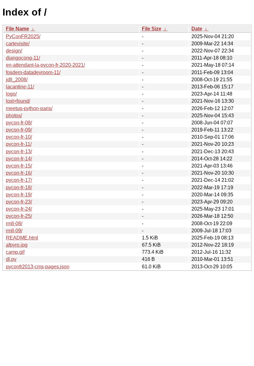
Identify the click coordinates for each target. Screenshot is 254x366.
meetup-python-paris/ (29, 108)
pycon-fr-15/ (19, 165)
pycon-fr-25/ (19, 216)
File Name (17, 28)
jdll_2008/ (17, 79)
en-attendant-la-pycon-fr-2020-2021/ (45, 65)
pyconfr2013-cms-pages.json (37, 266)
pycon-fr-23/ (19, 201)
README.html (22, 237)
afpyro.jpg (17, 245)
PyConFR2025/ (23, 36)
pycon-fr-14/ (19, 158)
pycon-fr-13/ (19, 151)
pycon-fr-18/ (19, 187)
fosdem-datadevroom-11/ (33, 72)
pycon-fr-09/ (19, 129)
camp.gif (15, 252)
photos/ (14, 115)
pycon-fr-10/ (19, 137)
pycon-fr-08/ (19, 122)
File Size (151, 28)
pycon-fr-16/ (19, 173)
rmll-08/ (14, 223)
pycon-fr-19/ (19, 194)
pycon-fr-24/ (19, 209)
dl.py (11, 259)
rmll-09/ (14, 230)
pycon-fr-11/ (19, 144)
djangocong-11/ (23, 57)
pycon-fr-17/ (19, 180)
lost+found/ (18, 101)
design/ (14, 50)
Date (196, 28)
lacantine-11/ (20, 86)
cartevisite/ (17, 43)
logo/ (11, 93)
